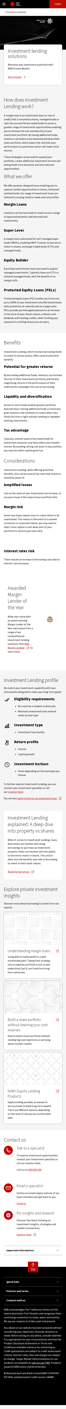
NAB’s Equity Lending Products (25, 1094)
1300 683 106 (34, 1170)
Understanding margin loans (29, 951)
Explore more (24, 1234)
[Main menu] (4, 4)
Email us (21, 1203)
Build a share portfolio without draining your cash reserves (28, 1025)
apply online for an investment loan (37, 798)
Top (33, 1269)
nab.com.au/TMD (40, 1363)
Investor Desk (15, 792)
